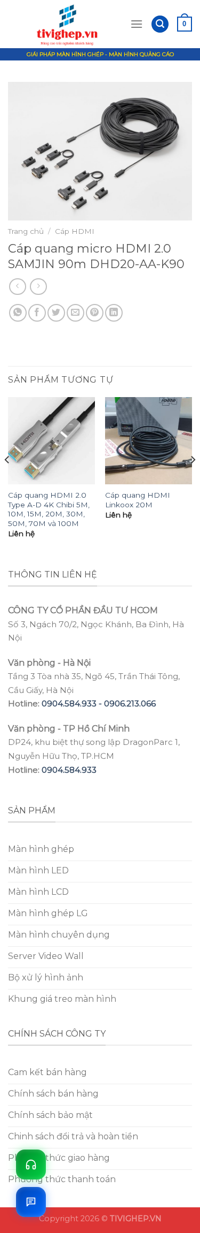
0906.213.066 (130, 703)
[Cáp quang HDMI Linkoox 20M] (148, 440)
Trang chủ (26, 231)
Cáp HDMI (74, 231)
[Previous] (7, 481)
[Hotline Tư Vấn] (31, 1164)
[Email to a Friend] (75, 313)
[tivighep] (69, 24)
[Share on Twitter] (56, 313)
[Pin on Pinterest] (94, 313)
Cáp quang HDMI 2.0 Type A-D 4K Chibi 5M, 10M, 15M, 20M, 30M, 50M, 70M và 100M (49, 509)
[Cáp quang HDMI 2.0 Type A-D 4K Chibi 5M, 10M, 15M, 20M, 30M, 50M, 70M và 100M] (51, 440)
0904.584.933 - (73, 703)
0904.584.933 (69, 770)
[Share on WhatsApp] (18, 313)
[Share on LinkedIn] (114, 313)
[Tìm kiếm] (160, 24)
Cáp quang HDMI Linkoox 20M (137, 500)
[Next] (192, 481)
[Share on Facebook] (37, 313)
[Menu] (136, 24)
